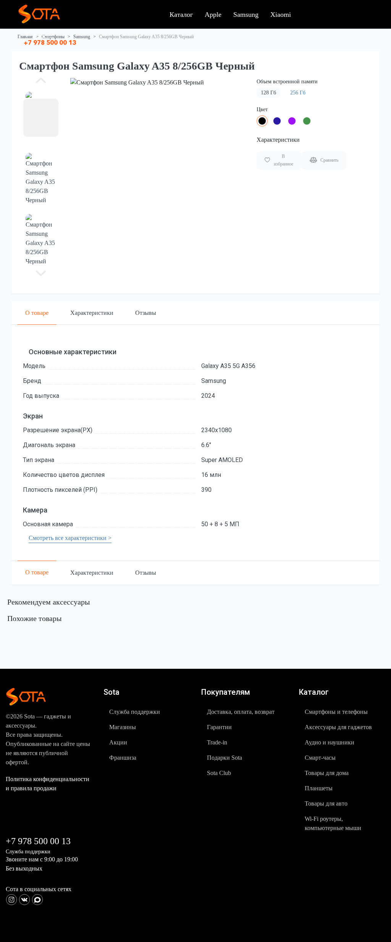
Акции (118, 742)
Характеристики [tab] (91, 313)
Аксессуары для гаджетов (338, 727)
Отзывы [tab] (145, 313)
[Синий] (277, 120)
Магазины (122, 727)
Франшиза (122, 757)
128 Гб (268, 93)
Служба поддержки (134, 712)
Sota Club (219, 773)
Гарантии (219, 727)
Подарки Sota (224, 757)
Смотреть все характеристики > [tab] (70, 538)
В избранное (283, 160)
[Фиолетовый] (291, 120)
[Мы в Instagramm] (12, 898)
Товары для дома (327, 773)
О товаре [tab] (36, 313)
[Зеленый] (306, 120)
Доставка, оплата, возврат (241, 712)
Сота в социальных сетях (38, 889)
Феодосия (42, 34)
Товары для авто (326, 803)
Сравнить (329, 160)
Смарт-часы (320, 757)
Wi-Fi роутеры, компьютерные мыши (333, 823)
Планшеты (319, 788)
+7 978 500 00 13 (50, 42)
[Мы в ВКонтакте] (25, 898)
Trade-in (217, 742)
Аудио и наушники (329, 742)
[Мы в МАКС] (37, 898)
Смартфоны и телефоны (336, 712)
